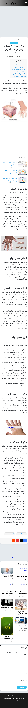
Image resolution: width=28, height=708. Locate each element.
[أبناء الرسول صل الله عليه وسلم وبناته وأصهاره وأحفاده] (7, 626)
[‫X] (21, 540)
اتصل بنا (22, 698)
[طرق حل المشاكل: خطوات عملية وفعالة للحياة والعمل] (22, 180)
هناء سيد (18, 56)
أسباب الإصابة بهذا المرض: (18, 69)
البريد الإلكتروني (23, 680)
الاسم (25, 673)
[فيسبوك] (25, 540)
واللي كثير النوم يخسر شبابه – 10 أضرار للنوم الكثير (22, 577)
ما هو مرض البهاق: (21, 64)
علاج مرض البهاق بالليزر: (19, 74)
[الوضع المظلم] (17, 3)
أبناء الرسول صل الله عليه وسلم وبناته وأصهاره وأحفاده (7, 638)
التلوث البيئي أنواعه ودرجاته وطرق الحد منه (21, 612)
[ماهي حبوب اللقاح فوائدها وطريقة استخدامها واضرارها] (21, 586)
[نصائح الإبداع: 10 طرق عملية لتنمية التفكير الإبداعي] (22, 172)
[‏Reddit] (13, 540)
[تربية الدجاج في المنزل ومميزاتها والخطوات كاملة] (7, 586)
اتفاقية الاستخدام (14, 700)
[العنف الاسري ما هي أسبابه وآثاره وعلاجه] (7, 602)
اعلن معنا (18, 698)
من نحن (13, 698)
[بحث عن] (20, 3)
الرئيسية (17, 39)
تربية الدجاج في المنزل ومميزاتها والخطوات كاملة (7, 592)
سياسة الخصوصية (7, 698)
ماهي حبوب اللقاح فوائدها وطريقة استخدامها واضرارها (21, 593)
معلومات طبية (11, 39)
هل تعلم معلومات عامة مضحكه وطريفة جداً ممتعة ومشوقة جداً (7, 576)
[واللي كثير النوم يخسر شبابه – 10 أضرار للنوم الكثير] (21, 571)
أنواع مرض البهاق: (21, 71)
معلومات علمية (21, 534)
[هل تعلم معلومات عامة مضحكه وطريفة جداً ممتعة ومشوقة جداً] (7, 571)
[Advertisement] (14, 22)
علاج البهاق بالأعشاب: (20, 76)
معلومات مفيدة (9, 534)
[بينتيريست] (17, 540)
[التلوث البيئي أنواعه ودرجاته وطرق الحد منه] (21, 604)
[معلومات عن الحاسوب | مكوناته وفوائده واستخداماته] (21, 620)
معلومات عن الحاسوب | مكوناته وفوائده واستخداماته (21, 627)
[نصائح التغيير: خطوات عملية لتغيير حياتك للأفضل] (22, 164)
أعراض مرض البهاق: (20, 67)
